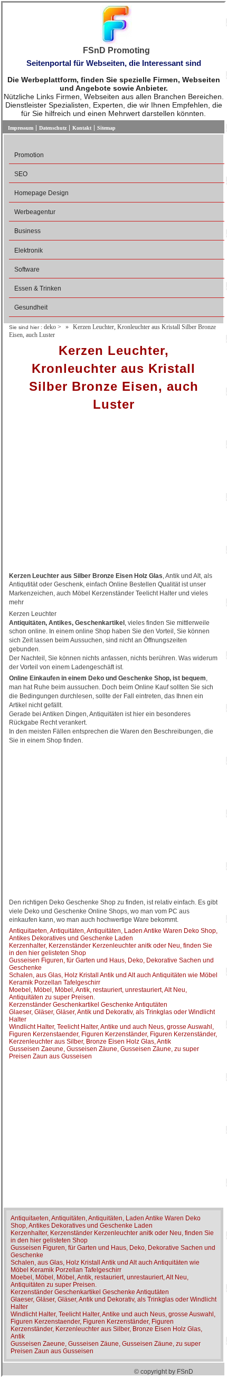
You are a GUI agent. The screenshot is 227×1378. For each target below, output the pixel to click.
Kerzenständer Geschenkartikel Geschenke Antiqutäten (88, 1004)
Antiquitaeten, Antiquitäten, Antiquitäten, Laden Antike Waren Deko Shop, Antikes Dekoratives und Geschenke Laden (113, 934)
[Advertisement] (113, 495)
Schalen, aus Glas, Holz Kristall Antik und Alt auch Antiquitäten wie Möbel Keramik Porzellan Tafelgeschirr (105, 1266)
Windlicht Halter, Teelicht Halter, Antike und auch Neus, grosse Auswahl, (111, 1026)
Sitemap (106, 128)
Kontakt (81, 128)
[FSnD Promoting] (116, 25)
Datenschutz (53, 128)
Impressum (20, 128)
